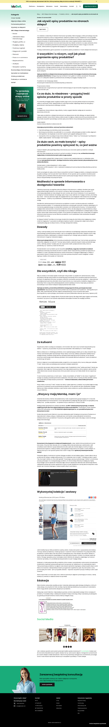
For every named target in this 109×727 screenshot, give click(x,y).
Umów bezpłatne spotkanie (97, 723)
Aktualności (59, 708)
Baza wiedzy (63, 6)
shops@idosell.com (21, 706)
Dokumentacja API (82, 705)
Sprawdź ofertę (22, 116)
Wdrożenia (49, 6)
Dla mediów (59, 705)
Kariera (58, 703)
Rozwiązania (40, 6)
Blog (38, 14)
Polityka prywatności (82, 708)
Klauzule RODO (81, 710)
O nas (57, 700)
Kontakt (71, 6)
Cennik (56, 6)
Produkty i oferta (64, 14)
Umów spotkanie (47, 684)
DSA (78, 713)
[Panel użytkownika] (76, 6)
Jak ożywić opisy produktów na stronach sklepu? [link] (86, 14)
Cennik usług (81, 703)
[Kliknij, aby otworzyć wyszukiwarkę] (80, 6)
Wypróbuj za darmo (90, 6)
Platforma (32, 6)
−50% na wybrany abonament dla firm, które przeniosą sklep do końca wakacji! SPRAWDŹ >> (54, 1)
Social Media (45, 619)
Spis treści (42, 29)
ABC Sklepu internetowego (49, 14)
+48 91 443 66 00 (20, 703)
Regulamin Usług (82, 700)
